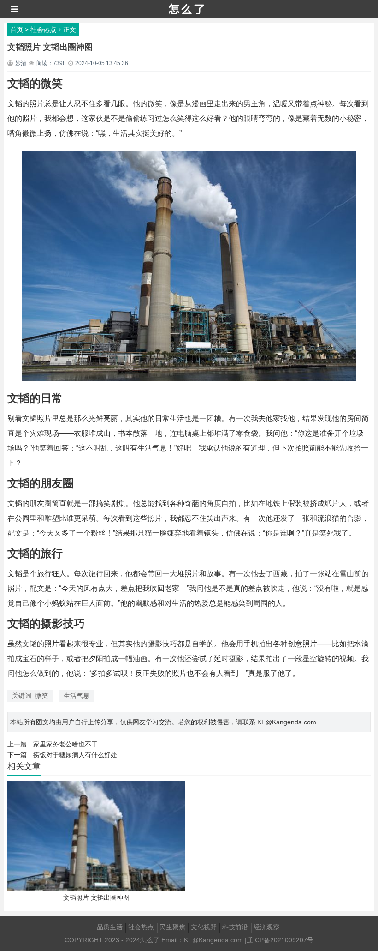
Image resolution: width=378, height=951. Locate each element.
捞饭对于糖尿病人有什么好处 (75, 754)
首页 (16, 29)
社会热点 (43, 29)
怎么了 (149, 940)
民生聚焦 (172, 927)
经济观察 (266, 927)
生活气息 (76, 695)
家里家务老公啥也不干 (65, 744)
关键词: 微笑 (30, 695)
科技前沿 (235, 927)
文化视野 (204, 927)
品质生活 (110, 927)
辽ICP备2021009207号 (280, 940)
